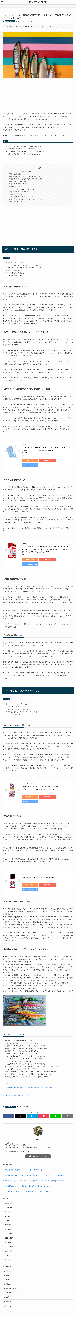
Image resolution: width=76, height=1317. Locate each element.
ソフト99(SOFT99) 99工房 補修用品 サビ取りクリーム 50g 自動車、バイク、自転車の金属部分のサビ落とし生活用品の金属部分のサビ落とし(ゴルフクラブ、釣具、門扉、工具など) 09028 (46, 549)
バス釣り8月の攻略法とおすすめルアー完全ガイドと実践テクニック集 (26, 1186)
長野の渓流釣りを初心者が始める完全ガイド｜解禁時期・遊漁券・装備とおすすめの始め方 (33, 1181)
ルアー (20, 1106)
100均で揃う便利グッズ (19, 181)
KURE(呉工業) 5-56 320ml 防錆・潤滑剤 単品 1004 (38, 877)
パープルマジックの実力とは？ (21, 191)
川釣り (8, 1284)
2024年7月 (8, 1260)
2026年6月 (8, 1203)
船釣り (8, 1280)
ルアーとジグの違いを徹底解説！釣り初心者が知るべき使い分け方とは (29, 1087)
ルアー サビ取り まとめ (19, 201)
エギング (9, 1306)
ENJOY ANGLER (38, 2)
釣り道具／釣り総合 (9, 21)
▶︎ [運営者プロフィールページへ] (38, 1156)
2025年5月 (8, 1216)
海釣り (8, 1275)
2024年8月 (8, 1255)
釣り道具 (26, 1106)
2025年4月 (8, 1220)
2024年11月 (9, 1242)
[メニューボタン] (2, 2)
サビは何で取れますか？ (19, 174)
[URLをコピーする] (67, 1116)
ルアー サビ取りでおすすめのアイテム (22, 189)
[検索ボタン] (74, 2)
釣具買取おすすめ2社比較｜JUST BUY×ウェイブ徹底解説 (22, 1170)
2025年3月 (8, 1225)
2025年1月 (8, 1233)
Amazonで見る (30, 460)
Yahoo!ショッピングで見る (30, 465)
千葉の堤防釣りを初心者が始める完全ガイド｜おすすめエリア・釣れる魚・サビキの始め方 (33, 1175)
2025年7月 (8, 1207)
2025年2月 (8, 1229)
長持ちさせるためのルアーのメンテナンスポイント (27, 199)
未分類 (8, 1271)
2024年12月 (9, 1238)
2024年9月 (8, 1251)
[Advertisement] (38, 97)
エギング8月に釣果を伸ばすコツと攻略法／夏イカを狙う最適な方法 (25, 1191)
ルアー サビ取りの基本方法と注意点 (21, 171)
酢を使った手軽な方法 (18, 186)
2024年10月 (9, 1247)
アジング (9, 1301)
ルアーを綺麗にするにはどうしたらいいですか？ (26, 176)
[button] (8, 1116)
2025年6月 (8, 1212)
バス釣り (9, 1293)
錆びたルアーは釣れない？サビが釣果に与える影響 (27, 179)
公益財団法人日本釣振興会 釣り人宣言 (16, 1095)
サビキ (8, 1297)
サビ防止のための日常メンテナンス (22, 196)
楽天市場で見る (48, 460)
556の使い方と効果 (18, 194)
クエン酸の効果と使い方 (19, 183)
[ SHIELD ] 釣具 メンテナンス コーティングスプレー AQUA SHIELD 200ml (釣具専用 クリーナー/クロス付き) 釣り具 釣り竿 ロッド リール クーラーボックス (46, 450)
